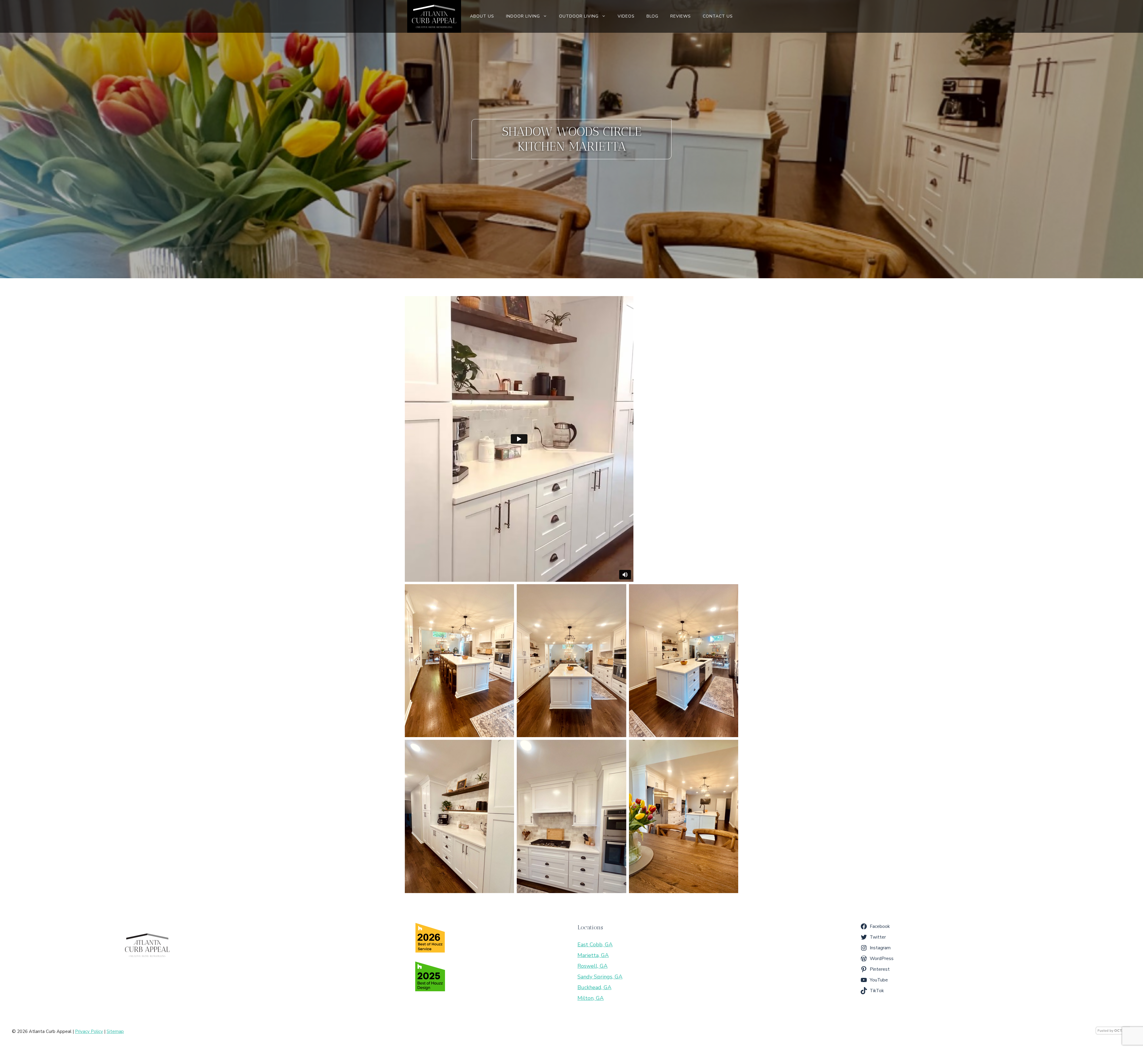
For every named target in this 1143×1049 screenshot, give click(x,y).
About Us (482, 16)
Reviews (680, 16)
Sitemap (115, 1031)
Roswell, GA (592, 966)
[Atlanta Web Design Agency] (1113, 1033)
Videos (626, 16)
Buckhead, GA (594, 987)
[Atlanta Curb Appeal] (434, 16)
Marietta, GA (593, 955)
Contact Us (718, 16)
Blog (652, 16)
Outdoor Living (579, 16)
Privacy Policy (89, 1031)
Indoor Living (523, 16)
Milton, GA (590, 998)
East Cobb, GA (595, 944)
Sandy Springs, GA (599, 976)
